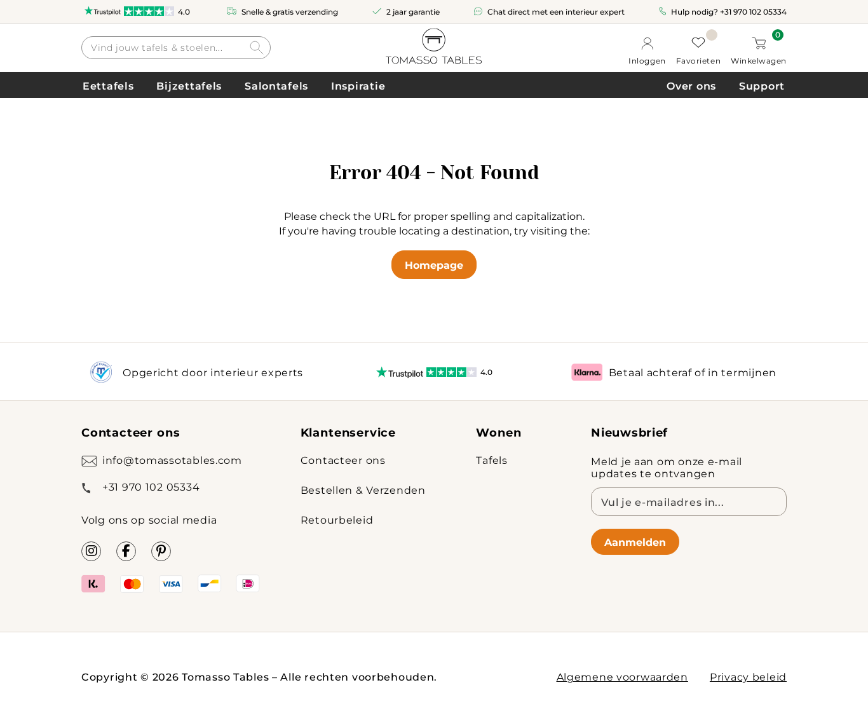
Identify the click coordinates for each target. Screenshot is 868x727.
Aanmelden (635, 541)
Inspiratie (358, 85)
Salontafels (276, 85)
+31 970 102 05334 (753, 11)
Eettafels (108, 85)
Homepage (434, 264)
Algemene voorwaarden (622, 676)
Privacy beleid (748, 676)
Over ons (691, 85)
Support (762, 85)
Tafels (491, 459)
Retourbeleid (337, 519)
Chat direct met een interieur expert (556, 11)
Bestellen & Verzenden (363, 489)
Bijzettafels (189, 85)
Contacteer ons (343, 459)
